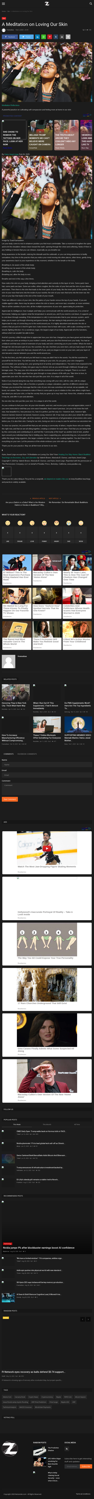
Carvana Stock (20, 1397)
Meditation (6, 105)
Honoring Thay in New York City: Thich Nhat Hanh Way (14, 704)
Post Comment (10, 799)
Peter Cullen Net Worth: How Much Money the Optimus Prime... (36, 1371)
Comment (6, 781)
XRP (73, 1402)
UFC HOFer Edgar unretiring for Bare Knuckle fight (54, 1463)
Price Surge (54, 1402)
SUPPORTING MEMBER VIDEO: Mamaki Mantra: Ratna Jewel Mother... (78, 738)
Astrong (67, 712)
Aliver (18, 1146)
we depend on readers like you (56, 479)
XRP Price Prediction (38, 1402)
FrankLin (19, 1182)
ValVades (20, 1170)
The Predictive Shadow (53, 1449)
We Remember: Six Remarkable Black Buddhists (68, 502)
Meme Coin (7, 1397)
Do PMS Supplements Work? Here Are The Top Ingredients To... (78, 706)
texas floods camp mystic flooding (15, 1402)
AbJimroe (6, 1251)
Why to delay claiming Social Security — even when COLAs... (54, 1477)
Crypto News (33, 1397)
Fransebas (10, 30)
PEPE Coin (68, 1397)
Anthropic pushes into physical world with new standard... (40, 1270)
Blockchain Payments (43, 1407)
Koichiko (4, 709)
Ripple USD (65, 1402)
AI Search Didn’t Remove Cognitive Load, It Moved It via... (39, 1294)
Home (4, 11)
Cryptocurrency (47, 1397)
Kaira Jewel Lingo (12, 154)
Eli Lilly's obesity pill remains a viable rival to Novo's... (38, 1180)
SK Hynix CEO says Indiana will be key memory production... (40, 1282)
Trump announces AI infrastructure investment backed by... (40, 1168)
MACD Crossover (25, 1407)
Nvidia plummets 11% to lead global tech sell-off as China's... (41, 1143)
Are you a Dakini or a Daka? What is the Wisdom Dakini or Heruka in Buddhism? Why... (25, 503)
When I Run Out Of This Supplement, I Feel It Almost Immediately (45, 706)
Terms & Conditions (83, 1494)
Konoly (19, 1297)
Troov (19, 1273)
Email (4, 770)
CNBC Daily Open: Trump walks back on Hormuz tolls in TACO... (41, 1131)
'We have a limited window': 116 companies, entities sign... (40, 1258)
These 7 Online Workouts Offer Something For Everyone (47, 736)
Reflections (14, 105)
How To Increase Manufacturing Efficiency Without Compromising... (13, 738)
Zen (8, 11)
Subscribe (86, 1466)
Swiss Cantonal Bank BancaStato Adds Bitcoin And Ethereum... (41, 1155)
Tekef (19, 1134)
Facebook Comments (27, 754)
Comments (9, 754)
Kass (66, 744)
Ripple (58, 1397)
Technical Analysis (9, 1407)
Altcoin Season (80, 1397)
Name (4, 760)
